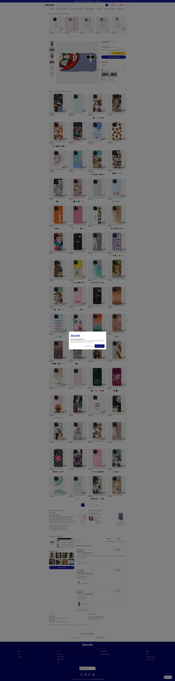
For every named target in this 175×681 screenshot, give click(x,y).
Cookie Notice (87, 340)
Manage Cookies (89, 346)
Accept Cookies (99, 346)
